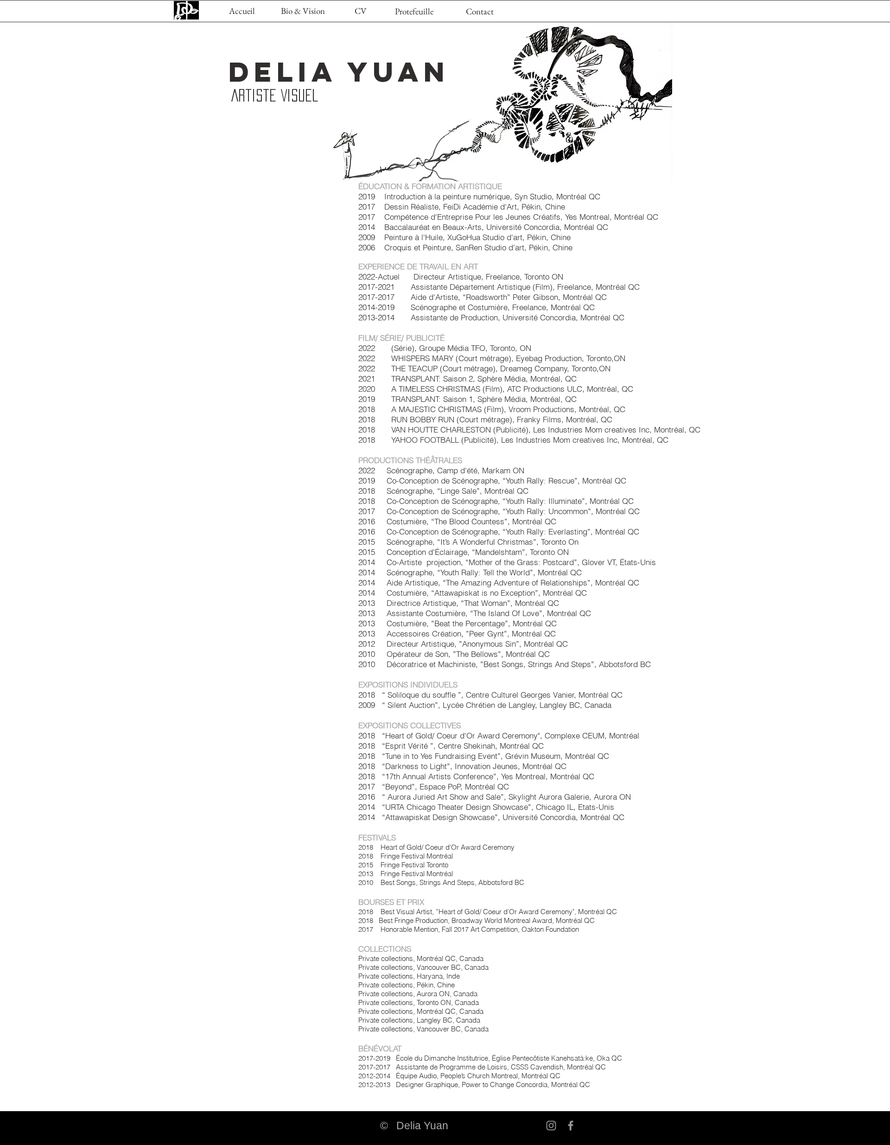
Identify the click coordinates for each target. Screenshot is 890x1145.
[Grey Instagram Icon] (551, 1125)
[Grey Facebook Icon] (570, 1125)
